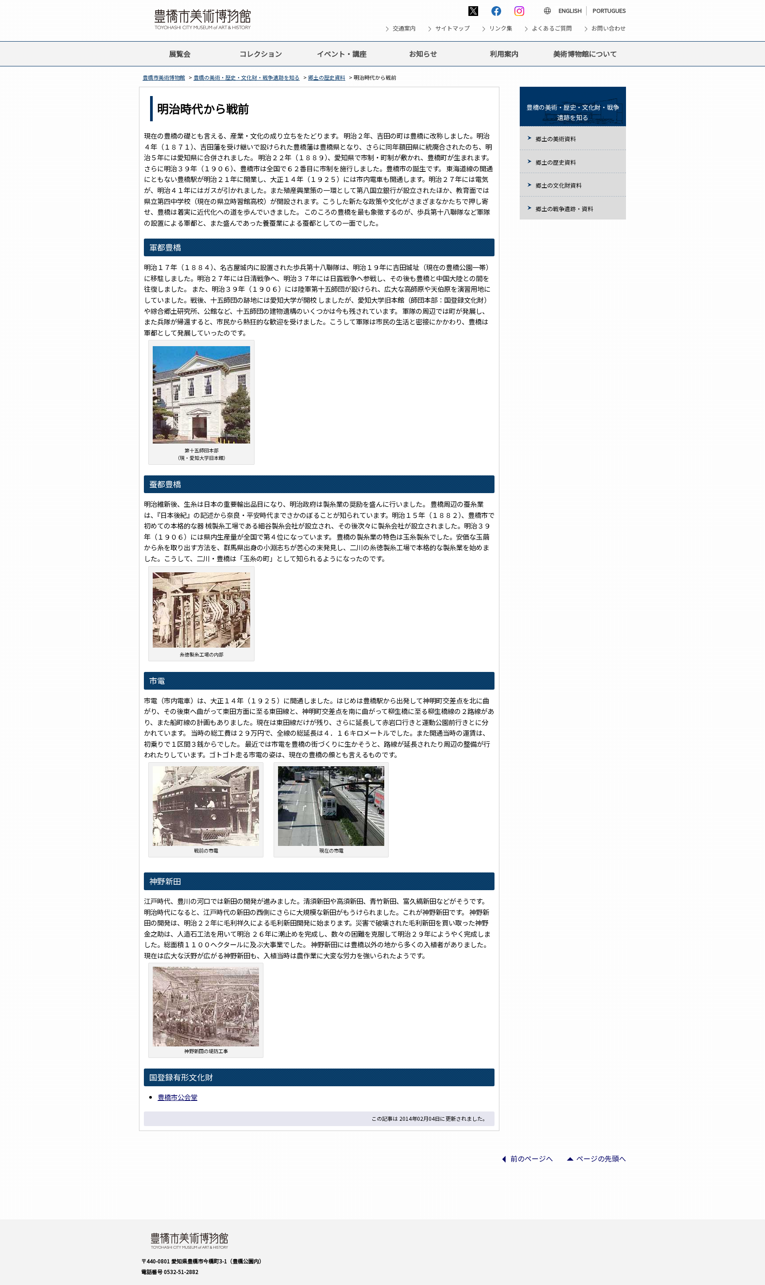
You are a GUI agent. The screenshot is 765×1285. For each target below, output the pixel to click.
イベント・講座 (342, 53)
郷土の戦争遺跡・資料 (564, 209)
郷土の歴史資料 (326, 77)
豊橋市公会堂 (177, 1097)
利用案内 (504, 53)
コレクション (261, 53)
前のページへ (523, 1161)
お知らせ (423, 53)
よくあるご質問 (552, 28)
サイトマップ (452, 28)
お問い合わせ (608, 28)
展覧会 (179, 53)
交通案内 (404, 28)
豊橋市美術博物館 (164, 77)
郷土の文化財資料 (559, 185)
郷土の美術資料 (556, 139)
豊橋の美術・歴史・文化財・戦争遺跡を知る (246, 77)
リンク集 (500, 28)
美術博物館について (585, 53)
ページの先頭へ (593, 1161)
